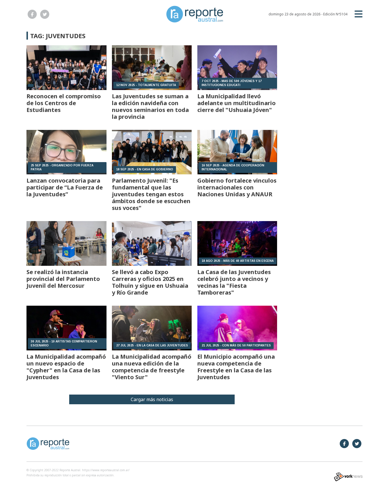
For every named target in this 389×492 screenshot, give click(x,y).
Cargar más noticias (152, 399)
